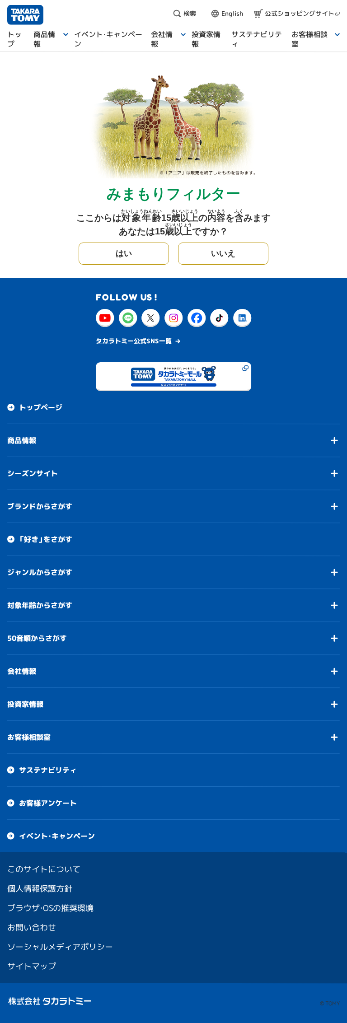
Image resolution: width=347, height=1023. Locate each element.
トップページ (40, 407)
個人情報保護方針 (39, 888)
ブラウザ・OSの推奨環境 (50, 908)
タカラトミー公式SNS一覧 (134, 340)
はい (124, 253)
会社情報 (21, 671)
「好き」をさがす (45, 539)
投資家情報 (25, 704)
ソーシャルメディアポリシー (60, 947)
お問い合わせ (31, 927)
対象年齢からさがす (39, 605)
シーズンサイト (32, 473)
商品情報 (21, 440)
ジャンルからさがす (39, 572)
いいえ (223, 253)
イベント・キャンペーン (57, 836)
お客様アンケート (48, 803)
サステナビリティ (48, 770)
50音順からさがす (37, 638)
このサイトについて (43, 869)
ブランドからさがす (39, 506)
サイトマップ (31, 966)
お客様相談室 (29, 737)
